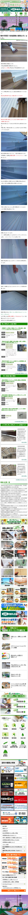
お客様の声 (5, 830)
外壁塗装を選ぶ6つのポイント (9, 835)
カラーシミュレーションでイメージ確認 (18, 646)
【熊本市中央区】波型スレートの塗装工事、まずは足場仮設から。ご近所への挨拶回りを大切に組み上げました (13, 498)
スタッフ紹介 (6, 844)
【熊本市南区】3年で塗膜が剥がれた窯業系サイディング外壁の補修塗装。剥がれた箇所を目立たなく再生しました (21, 436)
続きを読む (24, 442)
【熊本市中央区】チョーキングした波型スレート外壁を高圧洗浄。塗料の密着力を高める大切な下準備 (13, 495)
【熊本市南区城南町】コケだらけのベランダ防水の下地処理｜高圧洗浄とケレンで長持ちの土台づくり (13, 516)
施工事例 (5, 826)
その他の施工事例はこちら (21, 373)
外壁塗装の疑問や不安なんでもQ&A (11, 840)
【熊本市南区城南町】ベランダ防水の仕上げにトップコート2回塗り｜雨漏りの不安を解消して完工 (13, 509)
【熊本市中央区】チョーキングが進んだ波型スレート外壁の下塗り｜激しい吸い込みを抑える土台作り (13, 492)
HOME (2, 31)
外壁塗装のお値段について (9, 842)
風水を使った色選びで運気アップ (17, 656)
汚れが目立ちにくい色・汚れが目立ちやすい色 (18, 665)
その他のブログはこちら (21, 479)
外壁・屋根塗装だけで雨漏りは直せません (12, 837)
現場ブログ (5, 828)
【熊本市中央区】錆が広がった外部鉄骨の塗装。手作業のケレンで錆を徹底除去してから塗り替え (13, 486)
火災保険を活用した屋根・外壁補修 (11, 881)
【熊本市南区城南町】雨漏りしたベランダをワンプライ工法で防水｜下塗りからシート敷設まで (13, 513)
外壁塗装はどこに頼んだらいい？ (10, 879)
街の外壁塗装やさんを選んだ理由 (10, 833)
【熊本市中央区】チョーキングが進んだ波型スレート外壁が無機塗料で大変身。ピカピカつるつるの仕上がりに (13, 489)
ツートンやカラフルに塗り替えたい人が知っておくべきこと (18, 685)
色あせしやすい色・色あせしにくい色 (16, 675)
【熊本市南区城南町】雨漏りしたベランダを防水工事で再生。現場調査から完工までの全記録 (13, 506)
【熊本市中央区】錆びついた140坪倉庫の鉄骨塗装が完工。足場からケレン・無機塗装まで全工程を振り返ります (21, 453)
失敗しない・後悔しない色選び (18, 637)
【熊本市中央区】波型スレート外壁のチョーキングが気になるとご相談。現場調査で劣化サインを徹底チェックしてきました (13, 503)
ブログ (6, 31)
